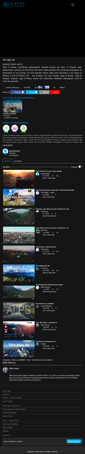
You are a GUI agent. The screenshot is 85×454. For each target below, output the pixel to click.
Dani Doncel (45, 325)
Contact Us (6, 435)
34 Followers (13, 155)
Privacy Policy (7, 428)
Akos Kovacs (45, 287)
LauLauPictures (46, 306)
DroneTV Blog (8, 401)
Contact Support (74, 441)
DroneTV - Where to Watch (12, 398)
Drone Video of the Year (11, 406)
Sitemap (5, 431)
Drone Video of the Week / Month (14, 409)
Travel (28, 360)
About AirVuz (13, 421)
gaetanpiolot (14, 151)
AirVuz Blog (7, 391)
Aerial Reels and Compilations (42, 360)
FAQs (5, 421)
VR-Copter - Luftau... (48, 192)
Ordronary (44, 211)
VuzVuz (43, 344)
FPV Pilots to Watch (9, 413)
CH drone (44, 268)
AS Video (44, 230)
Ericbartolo (44, 249)
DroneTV (6, 394)
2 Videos (12, 153)
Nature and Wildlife (18, 360)
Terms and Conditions (10, 424)
